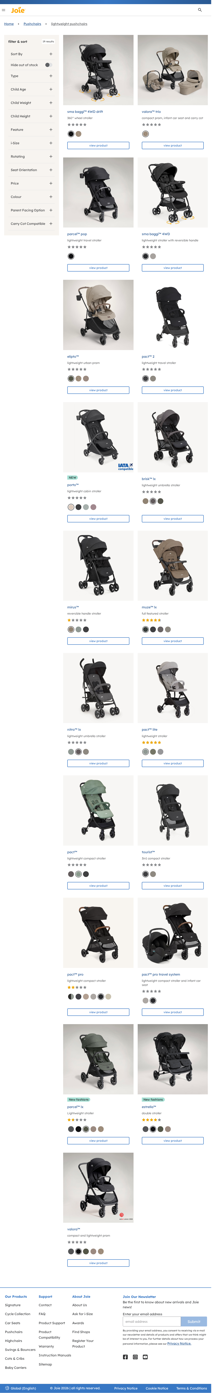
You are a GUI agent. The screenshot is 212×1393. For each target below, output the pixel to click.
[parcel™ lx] (98, 1059)
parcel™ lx (75, 1107)
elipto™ (73, 356)
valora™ (73, 1229)
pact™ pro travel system (161, 974)
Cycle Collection (17, 1314)
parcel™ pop (77, 234)
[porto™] (98, 437)
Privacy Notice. (179, 1343)
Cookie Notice (157, 1388)
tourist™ (148, 852)
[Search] (200, 9)
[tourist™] (173, 810)
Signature (12, 1305)
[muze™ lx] (173, 566)
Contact (45, 1305)
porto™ (73, 485)
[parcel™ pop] (98, 192)
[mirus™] (98, 566)
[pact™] (98, 810)
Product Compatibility (49, 1334)
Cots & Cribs (14, 1358)
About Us (79, 1305)
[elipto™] (98, 315)
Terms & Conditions (191, 1388)
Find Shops (81, 1332)
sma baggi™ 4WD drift (85, 112)
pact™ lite (149, 729)
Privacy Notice (125, 1388)
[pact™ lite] (173, 688)
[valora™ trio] (173, 70)
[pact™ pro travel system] (173, 933)
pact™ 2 (148, 356)
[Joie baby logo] (18, 9)
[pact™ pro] (98, 933)
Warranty (46, 1346)
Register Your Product (83, 1343)
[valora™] (98, 1188)
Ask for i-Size (82, 1314)
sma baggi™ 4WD (156, 234)
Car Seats (12, 1323)
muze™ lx (149, 607)
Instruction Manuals (55, 1355)
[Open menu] (3, 10)
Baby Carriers (15, 1368)
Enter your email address (142, 1314)
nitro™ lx (74, 729)
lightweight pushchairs (69, 24)
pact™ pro (75, 974)
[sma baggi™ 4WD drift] (98, 70)
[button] (31, 41)
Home (9, 24)
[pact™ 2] (173, 315)
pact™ (72, 852)
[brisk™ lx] (173, 437)
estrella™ (149, 1107)
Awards (78, 1323)
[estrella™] (173, 1059)
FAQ (42, 1314)
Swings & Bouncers (20, 1350)
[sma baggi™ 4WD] (173, 192)
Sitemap (45, 1364)
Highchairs (13, 1341)
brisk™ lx (149, 479)
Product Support (52, 1323)
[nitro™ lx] (98, 688)
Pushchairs (32, 24)
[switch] (48, 65)
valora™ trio (151, 112)
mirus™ (73, 607)
